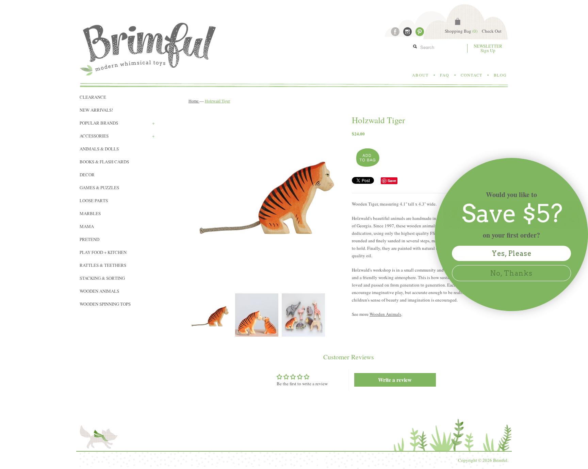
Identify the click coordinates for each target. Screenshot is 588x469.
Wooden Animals (99, 291)
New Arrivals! (96, 110)
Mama (87, 226)
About (420, 75)
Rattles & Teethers (103, 265)
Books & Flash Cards (104, 162)
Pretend (89, 239)
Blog (500, 75)
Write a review (395, 380)
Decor (87, 175)
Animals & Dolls (99, 149)
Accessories (117, 136)
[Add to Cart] (367, 158)
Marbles (90, 213)
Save (392, 180)
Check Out (492, 31)
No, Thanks (511, 273)
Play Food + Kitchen (103, 252)
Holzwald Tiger (217, 100)
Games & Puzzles (99, 187)
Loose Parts (94, 200)
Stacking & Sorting (102, 278)
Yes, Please (512, 253)
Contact (471, 75)
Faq (444, 75)
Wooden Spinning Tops (105, 304)
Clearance (93, 97)
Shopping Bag (461, 31)
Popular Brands (117, 123)
